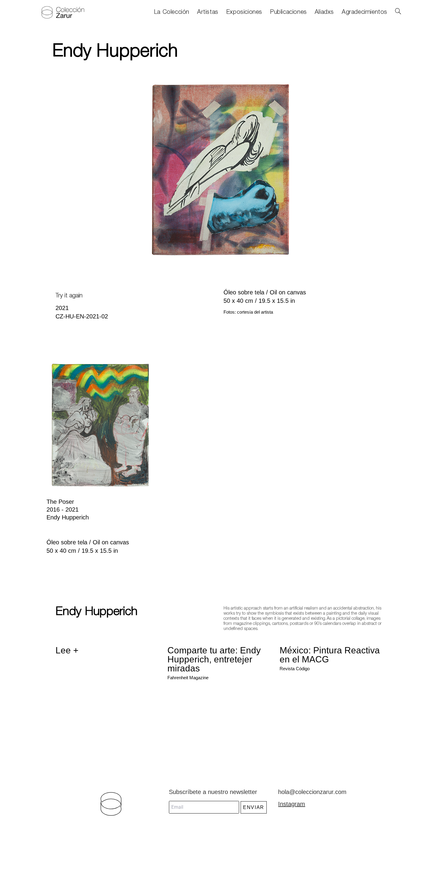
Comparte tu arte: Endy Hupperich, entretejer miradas (214, 659)
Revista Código (295, 668)
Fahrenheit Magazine (187, 677)
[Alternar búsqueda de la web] (398, 12)
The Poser (60, 501)
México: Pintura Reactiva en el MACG (330, 654)
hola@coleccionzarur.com (312, 792)
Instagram (291, 804)
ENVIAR (253, 807)
